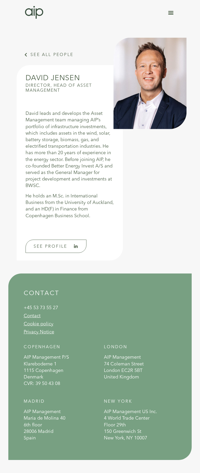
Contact (32, 316)
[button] (170, 12)
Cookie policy (38, 324)
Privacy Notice (39, 332)
